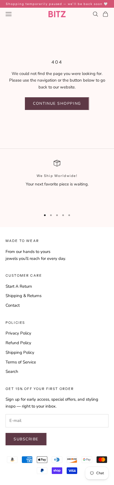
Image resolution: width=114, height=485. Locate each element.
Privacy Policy (18, 333)
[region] (57, 183)
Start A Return (19, 286)
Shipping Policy (20, 352)
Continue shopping (57, 103)
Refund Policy (18, 343)
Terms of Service (21, 362)
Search (12, 371)
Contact (13, 305)
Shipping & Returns (24, 295)
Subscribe (26, 439)
